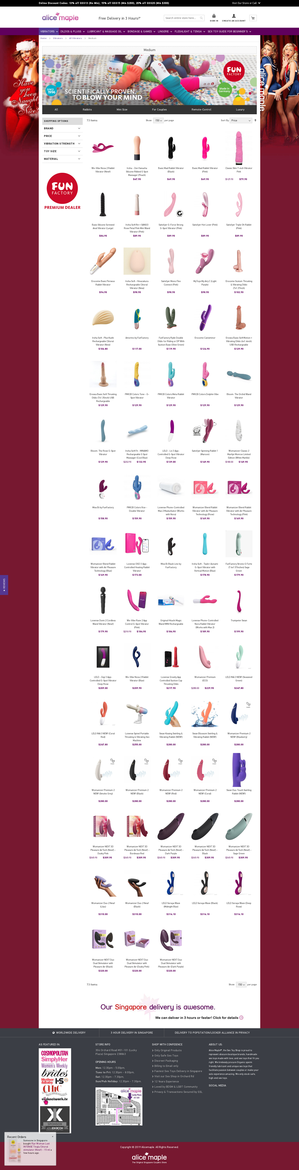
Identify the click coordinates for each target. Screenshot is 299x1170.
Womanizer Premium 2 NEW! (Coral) (205, 792)
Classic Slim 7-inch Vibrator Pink (238, 170)
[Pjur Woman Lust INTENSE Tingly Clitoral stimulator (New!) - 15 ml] (14, 1150)
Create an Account (234, 21)
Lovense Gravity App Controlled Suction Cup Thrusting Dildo (171, 680)
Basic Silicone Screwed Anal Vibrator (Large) (103, 226)
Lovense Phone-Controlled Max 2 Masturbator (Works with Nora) (171, 511)
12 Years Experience (166, 1081)
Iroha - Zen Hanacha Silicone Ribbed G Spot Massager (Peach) (137, 172)
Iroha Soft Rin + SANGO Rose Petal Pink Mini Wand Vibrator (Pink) (137, 228)
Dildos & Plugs (71, 31)
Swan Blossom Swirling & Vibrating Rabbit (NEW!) (205, 735)
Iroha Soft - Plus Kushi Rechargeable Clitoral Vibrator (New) (103, 341)
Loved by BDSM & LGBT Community (175, 1086)
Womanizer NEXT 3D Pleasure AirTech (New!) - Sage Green (238, 850)
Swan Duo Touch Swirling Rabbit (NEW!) (238, 792)
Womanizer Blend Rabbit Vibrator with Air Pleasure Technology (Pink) (239, 511)
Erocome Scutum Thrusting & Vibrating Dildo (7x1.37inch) (239, 285)
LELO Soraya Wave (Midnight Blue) (171, 905)
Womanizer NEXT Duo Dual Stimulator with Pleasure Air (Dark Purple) (171, 963)
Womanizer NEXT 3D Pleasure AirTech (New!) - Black (205, 850)
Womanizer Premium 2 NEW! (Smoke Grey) (103, 792)
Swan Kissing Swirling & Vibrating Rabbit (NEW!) (171, 735)
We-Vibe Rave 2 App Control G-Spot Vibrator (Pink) (137, 624)
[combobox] (184, 18)
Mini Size (122, 109)
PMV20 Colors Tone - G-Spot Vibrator (137, 396)
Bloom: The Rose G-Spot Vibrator (103, 452)
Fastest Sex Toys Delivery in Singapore (178, 1071)
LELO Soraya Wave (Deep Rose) (238, 905)
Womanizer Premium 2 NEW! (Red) (171, 792)
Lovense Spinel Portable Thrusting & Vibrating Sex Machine (137, 737)
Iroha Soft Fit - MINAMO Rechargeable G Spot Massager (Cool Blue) (136, 454)
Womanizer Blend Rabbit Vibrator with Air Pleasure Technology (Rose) (205, 511)
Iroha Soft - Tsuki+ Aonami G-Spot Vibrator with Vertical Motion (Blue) (205, 567)
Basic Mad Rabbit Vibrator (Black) (171, 170)
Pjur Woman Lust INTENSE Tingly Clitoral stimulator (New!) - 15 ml (36, 1146)
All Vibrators (75, 38)
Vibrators (47, 31)
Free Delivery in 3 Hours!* (120, 18)
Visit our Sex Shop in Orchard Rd (174, 1076)
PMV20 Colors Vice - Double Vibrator (137, 509)
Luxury (240, 109)
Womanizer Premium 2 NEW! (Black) (137, 792)
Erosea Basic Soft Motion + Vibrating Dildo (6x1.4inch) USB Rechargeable (239, 341)
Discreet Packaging (166, 1060)
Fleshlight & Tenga (188, 31)
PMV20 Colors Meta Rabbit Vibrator (171, 396)
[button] (4, 585)
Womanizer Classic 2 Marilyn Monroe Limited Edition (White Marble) (239, 454)
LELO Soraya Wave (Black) (205, 903)
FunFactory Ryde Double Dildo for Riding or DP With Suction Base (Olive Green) (171, 341)
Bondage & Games (140, 31)
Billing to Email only (166, 1066)
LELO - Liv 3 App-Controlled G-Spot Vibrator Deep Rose (171, 454)
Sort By (225, 120)
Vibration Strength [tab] (59, 143)
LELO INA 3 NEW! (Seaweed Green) (238, 679)
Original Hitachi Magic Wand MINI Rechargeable (171, 622)
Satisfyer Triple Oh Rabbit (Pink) (238, 226)
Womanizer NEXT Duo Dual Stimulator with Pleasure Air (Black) (103, 963)
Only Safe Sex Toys (166, 1055)
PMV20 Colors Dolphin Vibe (205, 394)
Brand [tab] (48, 128)
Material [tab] (51, 159)
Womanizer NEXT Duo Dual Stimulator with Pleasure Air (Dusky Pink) (137, 963)
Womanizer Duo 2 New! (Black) (137, 905)
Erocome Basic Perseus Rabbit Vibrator (103, 283)
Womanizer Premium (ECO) (205, 679)
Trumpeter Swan (239, 620)
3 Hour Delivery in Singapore (132, 1032)
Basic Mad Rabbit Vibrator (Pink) (205, 170)
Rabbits (87, 109)
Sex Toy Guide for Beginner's (228, 31)
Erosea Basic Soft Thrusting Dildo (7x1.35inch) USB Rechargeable (103, 398)
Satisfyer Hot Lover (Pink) (205, 224)
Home (43, 38)
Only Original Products (168, 1050)
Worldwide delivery (70, 1032)
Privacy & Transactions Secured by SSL (178, 1091)
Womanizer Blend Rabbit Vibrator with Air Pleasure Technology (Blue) (103, 567)
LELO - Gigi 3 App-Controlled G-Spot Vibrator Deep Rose (103, 680)
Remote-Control (201, 109)
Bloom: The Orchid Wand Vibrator (239, 396)
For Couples (159, 109)
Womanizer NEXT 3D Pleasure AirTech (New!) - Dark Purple (171, 850)
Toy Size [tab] (50, 151)
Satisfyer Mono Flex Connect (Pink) (171, 283)
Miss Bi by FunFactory (103, 507)
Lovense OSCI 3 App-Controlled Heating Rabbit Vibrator (137, 567)
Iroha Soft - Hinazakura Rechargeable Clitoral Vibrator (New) (136, 285)
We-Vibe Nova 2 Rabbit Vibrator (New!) (103, 170)
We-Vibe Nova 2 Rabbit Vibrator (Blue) (136, 679)
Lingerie (163, 31)
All (56, 109)
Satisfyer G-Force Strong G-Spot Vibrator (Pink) (171, 226)
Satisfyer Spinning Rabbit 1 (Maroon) (205, 452)
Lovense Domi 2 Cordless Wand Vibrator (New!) (103, 622)
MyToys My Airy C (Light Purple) (204, 283)
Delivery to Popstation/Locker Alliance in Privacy (212, 1032)
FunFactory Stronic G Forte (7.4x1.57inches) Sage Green (239, 567)
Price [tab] (48, 136)
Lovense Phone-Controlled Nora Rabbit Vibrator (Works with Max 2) (205, 624)
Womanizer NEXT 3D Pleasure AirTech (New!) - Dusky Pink (103, 850)
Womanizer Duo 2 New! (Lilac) (103, 905)
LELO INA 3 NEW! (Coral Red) (103, 735)
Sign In (214, 21)
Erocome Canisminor (205, 337)
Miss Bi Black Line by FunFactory (171, 565)
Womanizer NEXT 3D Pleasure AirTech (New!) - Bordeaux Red (137, 850)
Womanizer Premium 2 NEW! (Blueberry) (239, 735)
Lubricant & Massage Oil (104, 31)
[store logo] (60, 17)
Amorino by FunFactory (136, 337)
